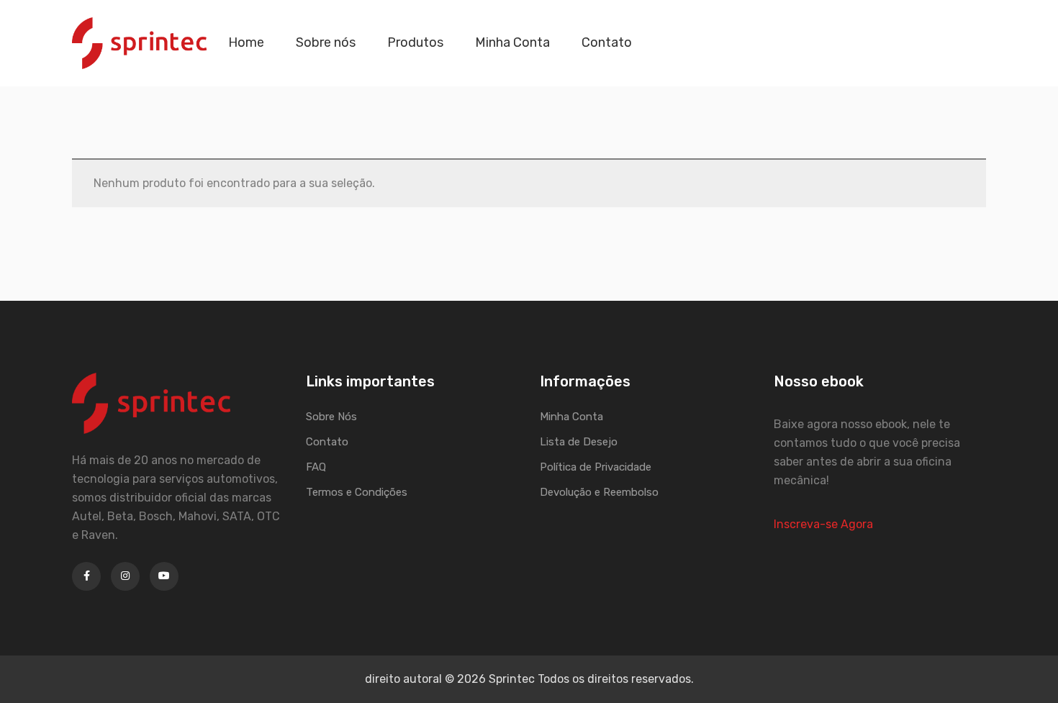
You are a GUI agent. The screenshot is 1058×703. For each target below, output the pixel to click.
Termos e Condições (356, 492)
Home (246, 42)
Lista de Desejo (579, 441)
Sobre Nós (331, 416)
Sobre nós (326, 42)
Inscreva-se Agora (823, 524)
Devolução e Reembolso (599, 492)
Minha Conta (512, 42)
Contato (607, 42)
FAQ (316, 467)
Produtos (415, 42)
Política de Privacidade (595, 467)
